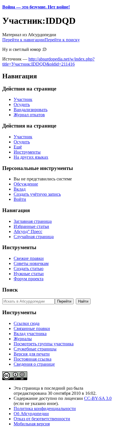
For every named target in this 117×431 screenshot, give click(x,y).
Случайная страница (34, 236)
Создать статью (28, 268)
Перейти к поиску (62, 39)
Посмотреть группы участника (44, 343)
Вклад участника (30, 333)
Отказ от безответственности (42, 418)
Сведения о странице (34, 364)
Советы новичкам (31, 263)
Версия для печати (32, 354)
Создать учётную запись (37, 194)
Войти (20, 199)
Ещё (18, 147)
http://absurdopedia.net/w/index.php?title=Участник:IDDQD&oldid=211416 (48, 61)
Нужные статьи (29, 273)
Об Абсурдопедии (31, 413)
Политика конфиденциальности (45, 408)
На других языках (31, 157)
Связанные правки (32, 328)
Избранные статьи (31, 226)
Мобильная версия (32, 423)
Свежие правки (29, 258)
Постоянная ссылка (32, 359)
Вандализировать (30, 109)
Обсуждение (26, 184)
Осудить (22, 104)
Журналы (23, 338)
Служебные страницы (35, 348)
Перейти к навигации (23, 39)
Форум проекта (28, 278)
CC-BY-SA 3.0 (98, 398)
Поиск (10, 290)
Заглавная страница (33, 221)
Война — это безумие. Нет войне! (36, 7)
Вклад (20, 189)
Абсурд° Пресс (28, 231)
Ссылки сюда (26, 323)
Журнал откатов (29, 114)
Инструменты (27, 152)
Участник (23, 99)
